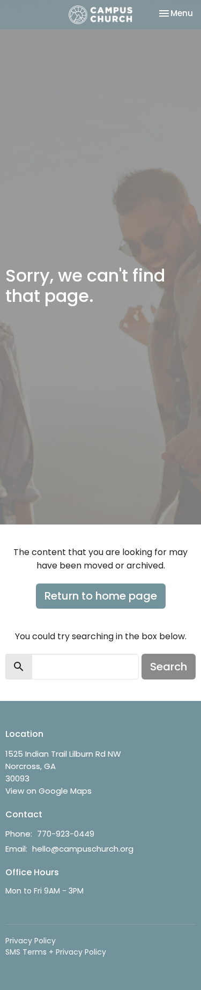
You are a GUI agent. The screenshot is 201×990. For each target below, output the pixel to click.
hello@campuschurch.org (82, 848)
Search (168, 666)
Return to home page (100, 595)
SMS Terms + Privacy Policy (55, 952)
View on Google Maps (48, 790)
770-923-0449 (65, 833)
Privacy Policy (30, 940)
